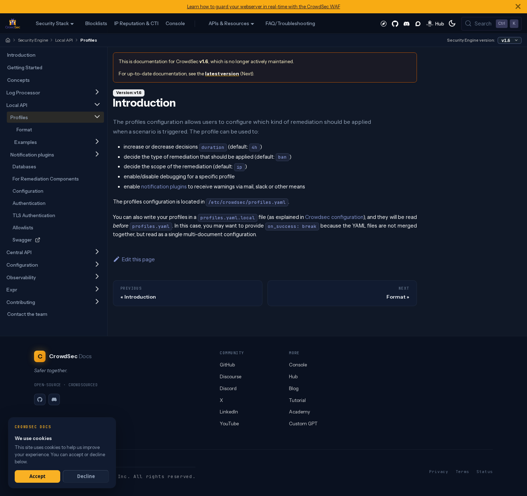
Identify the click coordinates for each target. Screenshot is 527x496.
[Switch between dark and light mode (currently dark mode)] (452, 23)
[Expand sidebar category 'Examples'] (97, 142)
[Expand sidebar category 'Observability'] (97, 277)
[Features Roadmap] (383, 23)
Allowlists (23, 227)
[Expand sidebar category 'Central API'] (97, 252)
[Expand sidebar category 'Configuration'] (97, 264)
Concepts (18, 80)
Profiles (19, 117)
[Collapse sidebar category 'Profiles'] (97, 117)
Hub (293, 376)
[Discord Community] (406, 23)
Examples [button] (25, 142)
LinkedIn (229, 412)
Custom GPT (303, 423)
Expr (11, 290)
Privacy (438, 471)
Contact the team (27, 314)
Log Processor (23, 92)
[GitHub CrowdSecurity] (395, 23)
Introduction (21, 55)
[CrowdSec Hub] (435, 23)
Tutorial (297, 400)
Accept (37, 476)
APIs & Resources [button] (229, 23)
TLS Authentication (34, 215)
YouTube (229, 423)
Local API (64, 40)
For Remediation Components (46, 179)
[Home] (7, 40)
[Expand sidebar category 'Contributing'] (97, 302)
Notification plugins (32, 155)
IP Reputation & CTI (136, 23)
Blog (294, 388)
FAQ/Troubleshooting (290, 23)
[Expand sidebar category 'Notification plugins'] (97, 154)
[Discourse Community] (418, 23)
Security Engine (33, 40)
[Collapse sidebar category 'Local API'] (97, 105)
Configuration (28, 191)
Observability (21, 277)
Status (484, 471)
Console (175, 23)
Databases (24, 166)
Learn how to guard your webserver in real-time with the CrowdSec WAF (263, 6)
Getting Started (24, 67)
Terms (462, 471)
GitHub (227, 365)
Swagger (22, 240)
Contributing (20, 302)
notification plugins (164, 186)
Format (24, 129)
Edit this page (138, 259)
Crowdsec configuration (334, 217)
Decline (86, 476)
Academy (299, 412)
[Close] (518, 6)
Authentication (29, 203)
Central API (19, 252)
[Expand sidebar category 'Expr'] (97, 289)
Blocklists (96, 23)
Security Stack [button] (52, 23)
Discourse (230, 376)
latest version (222, 73)
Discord (228, 388)
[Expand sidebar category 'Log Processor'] (97, 92)
